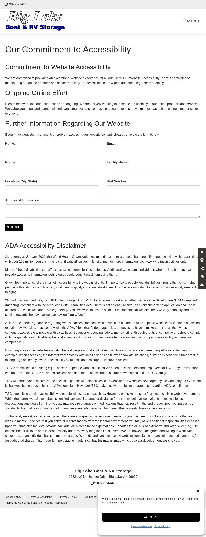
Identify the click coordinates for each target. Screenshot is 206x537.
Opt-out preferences (141, 526)
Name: (10, 143)
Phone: (10, 162)
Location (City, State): (21, 181)
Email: (111, 143)
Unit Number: (117, 181)
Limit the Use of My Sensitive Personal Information (37, 502)
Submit (14, 227)
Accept (151, 517)
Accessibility (13, 496)
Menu (192, 21)
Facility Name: (117, 162)
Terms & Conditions (40, 496)
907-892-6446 (19, 4)
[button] (198, 491)
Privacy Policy (162, 526)
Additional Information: (22, 200)
